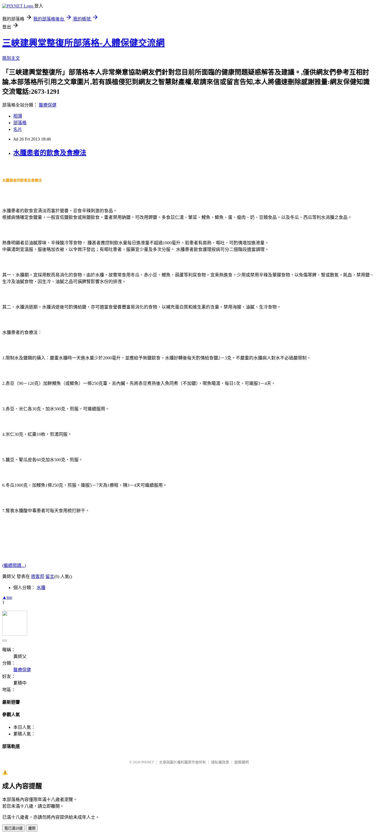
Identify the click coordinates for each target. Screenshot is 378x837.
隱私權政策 (220, 762)
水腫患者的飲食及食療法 (49, 152)
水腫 (41, 587)
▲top (7, 597)
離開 (31, 828)
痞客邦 (37, 576)
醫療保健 (47, 105)
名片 (17, 129)
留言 (49, 576)
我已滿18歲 (13, 828)
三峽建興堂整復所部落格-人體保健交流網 (83, 43)
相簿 (17, 116)
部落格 (20, 122)
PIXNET (147, 762)
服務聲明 (241, 762)
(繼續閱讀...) (14, 565)
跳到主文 (11, 58)
